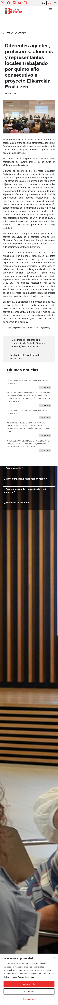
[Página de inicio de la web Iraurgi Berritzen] (13, 11)
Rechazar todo (29, 999)
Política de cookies (25, 977)
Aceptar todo (29, 984)
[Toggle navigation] (50, 9)
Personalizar (29, 991)
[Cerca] (55, 958)
